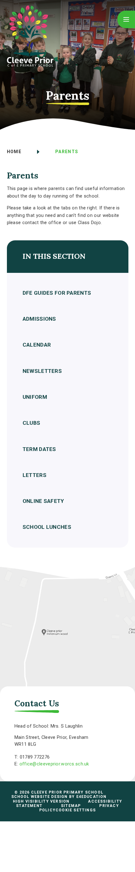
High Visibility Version (41, 801)
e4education (91, 796)
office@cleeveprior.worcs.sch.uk (54, 764)
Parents (66, 151)
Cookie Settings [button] (76, 810)
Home (14, 151)
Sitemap (71, 806)
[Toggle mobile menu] (126, 19)
